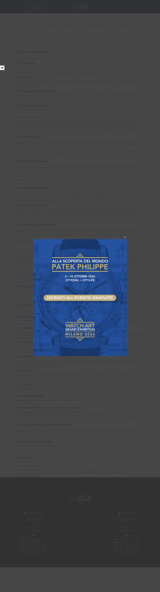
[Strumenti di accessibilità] (2, 68)
